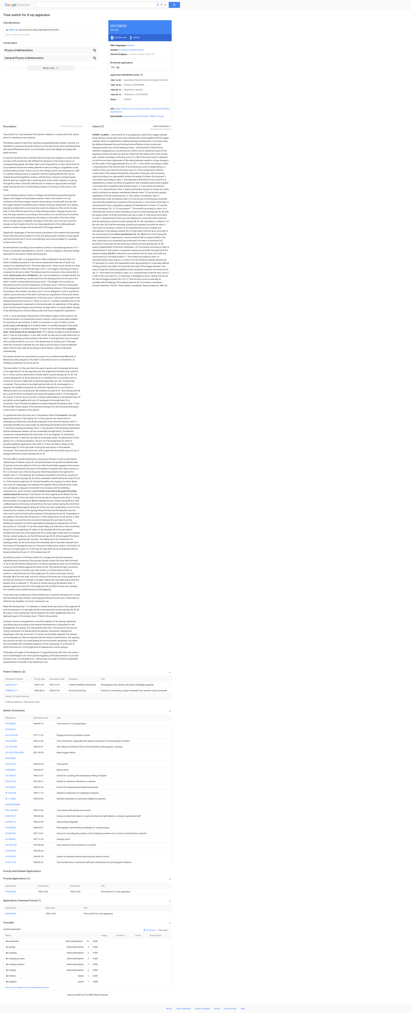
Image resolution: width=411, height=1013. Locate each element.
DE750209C (10, 787)
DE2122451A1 (11, 735)
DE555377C (10, 822)
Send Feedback (183, 1008)
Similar (136, 37)
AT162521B (10, 856)
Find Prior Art (120, 37)
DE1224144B (11, 747)
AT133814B (10, 850)
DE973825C (10, 723)
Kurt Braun (124, 50)
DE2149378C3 (11, 810)
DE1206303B (11, 741)
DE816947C (10, 685)
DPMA (152, 116)
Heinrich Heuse (137, 50)
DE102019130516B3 (14, 752)
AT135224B (10, 793)
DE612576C (10, 764)
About (169, 1008)
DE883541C (10, 690)
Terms (217, 1008)
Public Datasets (202, 1008)
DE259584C (10, 758)
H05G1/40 (13, 30)
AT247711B (10, 862)
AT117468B (10, 798)
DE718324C (10, 775)
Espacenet (129, 116)
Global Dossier (141, 116)
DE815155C (10, 781)
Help (243, 1008)
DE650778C (10, 833)
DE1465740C (11, 845)
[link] (32, 29)
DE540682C (10, 839)
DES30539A (10, 891)
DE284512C (10, 729)
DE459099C (10, 827)
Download (151, 930)
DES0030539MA (12, 804)
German (130, 45)
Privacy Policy (230, 1008)
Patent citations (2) (123, 109)
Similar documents (142, 109)
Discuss (160, 116)
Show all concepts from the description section (27, 987)
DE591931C (10, 816)
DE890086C (10, 770)
